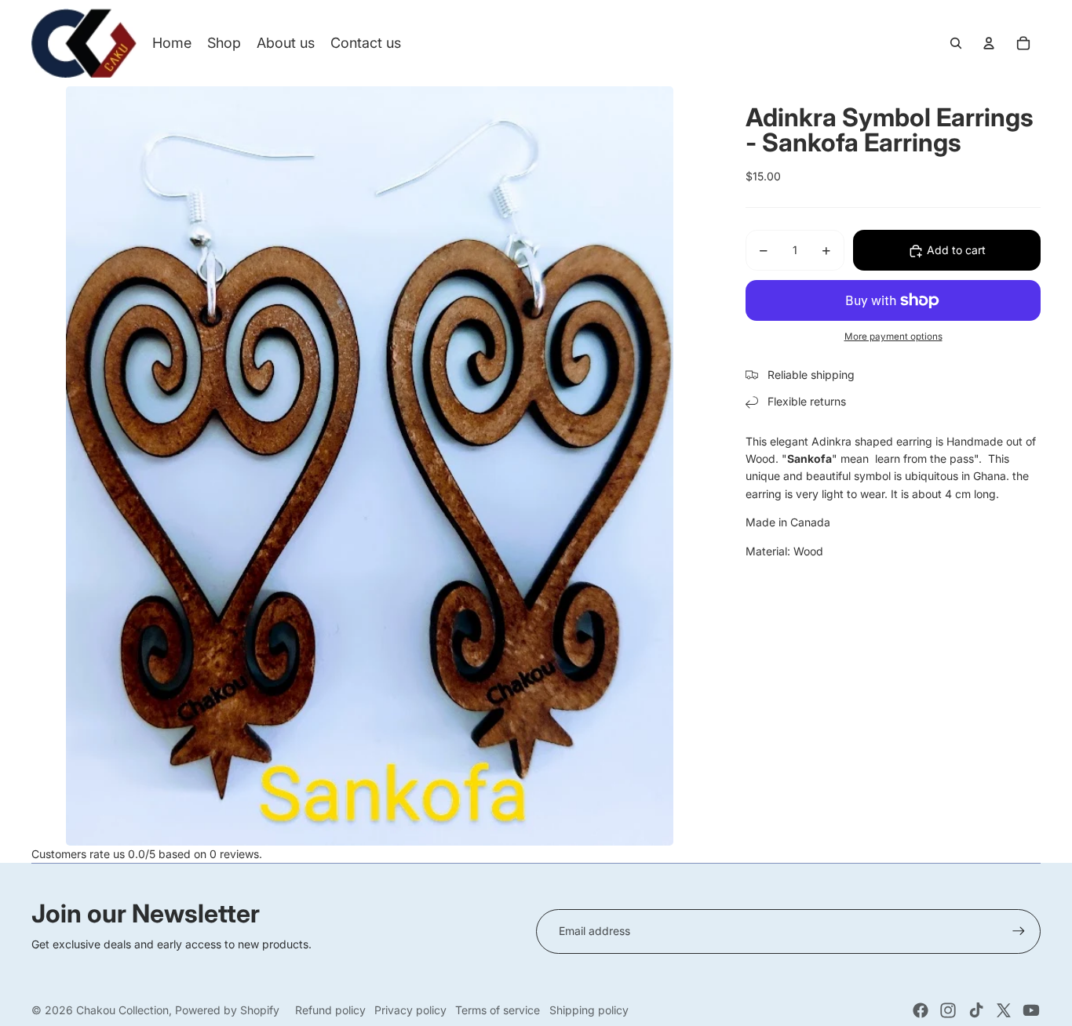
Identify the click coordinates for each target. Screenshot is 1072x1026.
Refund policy (330, 1010)
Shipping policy (589, 1010)
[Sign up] (1019, 931)
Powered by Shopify (227, 1010)
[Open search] (956, 43)
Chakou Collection (122, 1010)
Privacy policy (410, 1010)
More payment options (893, 337)
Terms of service (497, 1010)
